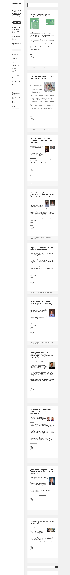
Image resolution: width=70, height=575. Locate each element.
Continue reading (33, 51)
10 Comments (37, 343)
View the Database (15, 58)
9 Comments (46, 560)
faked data (33, 560)
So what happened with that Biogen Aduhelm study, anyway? (41, 15)
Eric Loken (35, 312)
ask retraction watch (44, 67)
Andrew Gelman (34, 313)
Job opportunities (14, 68)
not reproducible (49, 237)
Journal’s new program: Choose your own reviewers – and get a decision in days (41, 471)
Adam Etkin (38, 424)
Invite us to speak (14, 86)
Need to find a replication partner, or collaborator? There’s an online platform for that (42, 194)
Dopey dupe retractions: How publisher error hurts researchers (40, 411)
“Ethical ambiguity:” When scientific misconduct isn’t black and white (42, 140)
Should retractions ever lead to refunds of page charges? (41, 248)
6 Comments (50, 292)
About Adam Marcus (16, 65)
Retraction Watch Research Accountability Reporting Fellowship (16, 70)
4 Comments (50, 67)
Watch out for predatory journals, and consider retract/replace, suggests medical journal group (42, 354)
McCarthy (32, 213)
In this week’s (43, 311)
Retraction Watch (16, 3)
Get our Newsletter (16, 13)
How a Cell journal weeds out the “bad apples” (42, 522)
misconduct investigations (39, 560)
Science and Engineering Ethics (44, 159)
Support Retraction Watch (17, 23)
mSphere (33, 485)
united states (49, 183)
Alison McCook (38, 183)
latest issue (36, 426)
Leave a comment (33, 238)
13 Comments (39, 512)
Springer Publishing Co (35, 425)
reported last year (35, 41)
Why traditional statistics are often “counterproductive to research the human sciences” (41, 303)
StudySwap (32, 204)
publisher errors (36, 419)
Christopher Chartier (37, 212)
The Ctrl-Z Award (14, 77)
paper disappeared (37, 49)
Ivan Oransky (38, 67)
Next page (56, 567)
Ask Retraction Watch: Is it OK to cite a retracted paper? (42, 77)
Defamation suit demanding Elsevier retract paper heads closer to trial (16, 93)
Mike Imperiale (39, 490)
